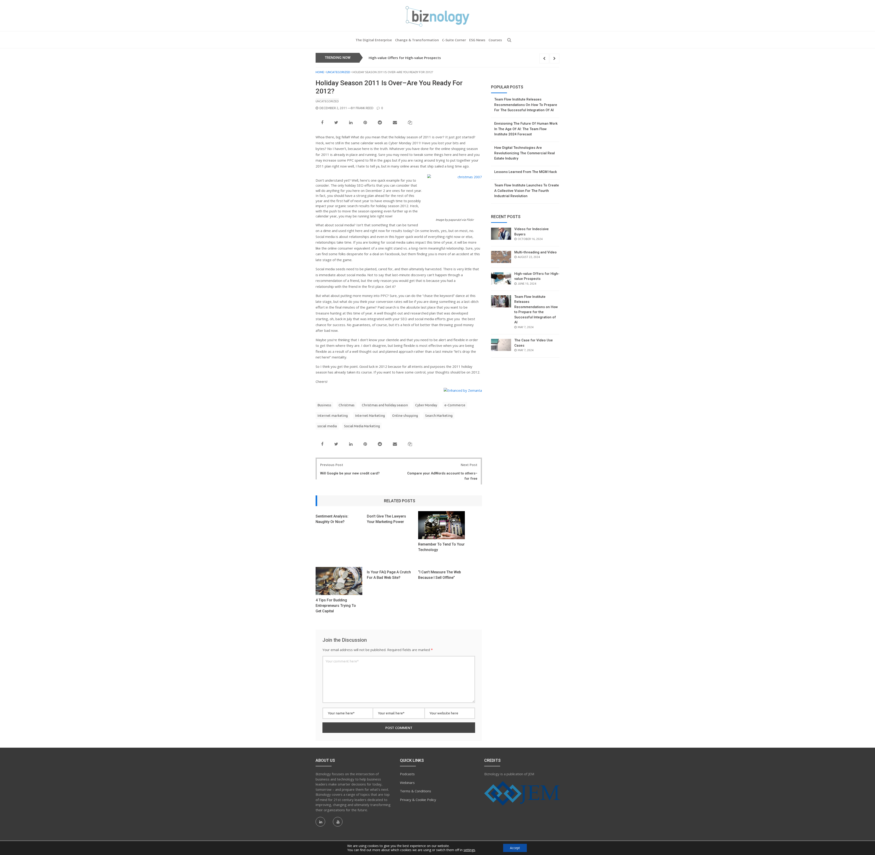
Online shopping (405, 415)
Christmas (347, 405)
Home (320, 72)
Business (324, 405)
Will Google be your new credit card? (350, 473)
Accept (515, 848)
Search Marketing (439, 415)
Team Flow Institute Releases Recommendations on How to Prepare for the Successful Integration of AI (456, 57)
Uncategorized (338, 72)
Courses (495, 40)
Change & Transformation (417, 40)
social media (327, 426)
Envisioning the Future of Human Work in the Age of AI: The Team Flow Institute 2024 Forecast (526, 128)
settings (469, 850)
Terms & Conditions (415, 791)
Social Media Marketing (362, 426)
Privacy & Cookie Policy (418, 799)
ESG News (477, 40)
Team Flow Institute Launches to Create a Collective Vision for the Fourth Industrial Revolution (526, 190)
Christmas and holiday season (385, 405)
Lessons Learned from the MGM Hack (525, 172)
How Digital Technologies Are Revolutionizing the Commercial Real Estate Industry (524, 153)
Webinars (407, 782)
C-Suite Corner (454, 40)
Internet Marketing (370, 415)
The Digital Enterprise (373, 40)
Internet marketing (332, 415)
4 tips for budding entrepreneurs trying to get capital (336, 605)
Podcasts (407, 774)
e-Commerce (454, 405)
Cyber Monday (426, 405)
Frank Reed (364, 108)
